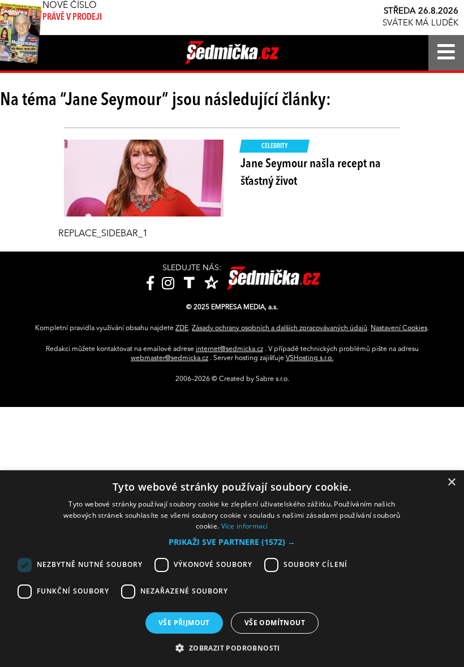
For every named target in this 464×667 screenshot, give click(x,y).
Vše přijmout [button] (184, 622)
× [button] (451, 482)
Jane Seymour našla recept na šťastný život (310, 173)
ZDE (181, 328)
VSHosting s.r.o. (309, 358)
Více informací (244, 526)
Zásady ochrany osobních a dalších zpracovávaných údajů (279, 328)
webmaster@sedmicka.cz (169, 358)
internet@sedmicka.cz (229, 349)
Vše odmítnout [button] (274, 622)
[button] (232, 542)
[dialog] (232, 568)
